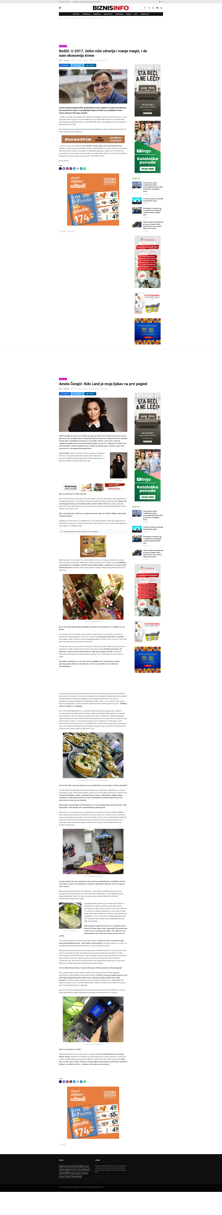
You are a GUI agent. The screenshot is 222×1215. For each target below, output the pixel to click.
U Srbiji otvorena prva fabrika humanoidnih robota (153, 200)
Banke (128, 14)
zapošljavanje (84, 1169)
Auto (136, 14)
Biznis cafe (145, 14)
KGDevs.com (100, 1187)
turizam (84, 1173)
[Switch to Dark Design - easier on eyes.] (162, 1)
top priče (77, 1173)
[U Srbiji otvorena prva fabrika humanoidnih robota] (137, 201)
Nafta (72, 1169)
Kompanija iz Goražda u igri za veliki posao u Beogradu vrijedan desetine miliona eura (152, 211)
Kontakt (97, 1176)
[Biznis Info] (111, 8)
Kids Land (62, 1144)
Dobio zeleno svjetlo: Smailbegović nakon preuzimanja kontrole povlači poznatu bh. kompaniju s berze (153, 187)
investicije (77, 1176)
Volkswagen (86, 1166)
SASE (72, 1173)
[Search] (160, 1)
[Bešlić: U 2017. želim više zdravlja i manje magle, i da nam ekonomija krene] (93, 86)
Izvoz (77, 1169)
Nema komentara (95, 60)
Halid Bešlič (63, 231)
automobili (64, 1173)
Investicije (108, 14)
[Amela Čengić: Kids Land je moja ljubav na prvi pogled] (93, 415)
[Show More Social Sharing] (98, 65)
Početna (76, 14)
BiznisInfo (66, 60)
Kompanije (119, 14)
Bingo (61, 1166)
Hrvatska (71, 1166)
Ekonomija (86, 14)
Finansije (97, 14)
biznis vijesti (64, 1169)
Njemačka (62, 1177)
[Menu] (60, 8)
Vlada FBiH (78, 1166)
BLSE (66, 1166)
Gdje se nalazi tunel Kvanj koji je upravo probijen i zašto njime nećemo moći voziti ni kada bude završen (92, 2)
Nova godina (71, 231)
